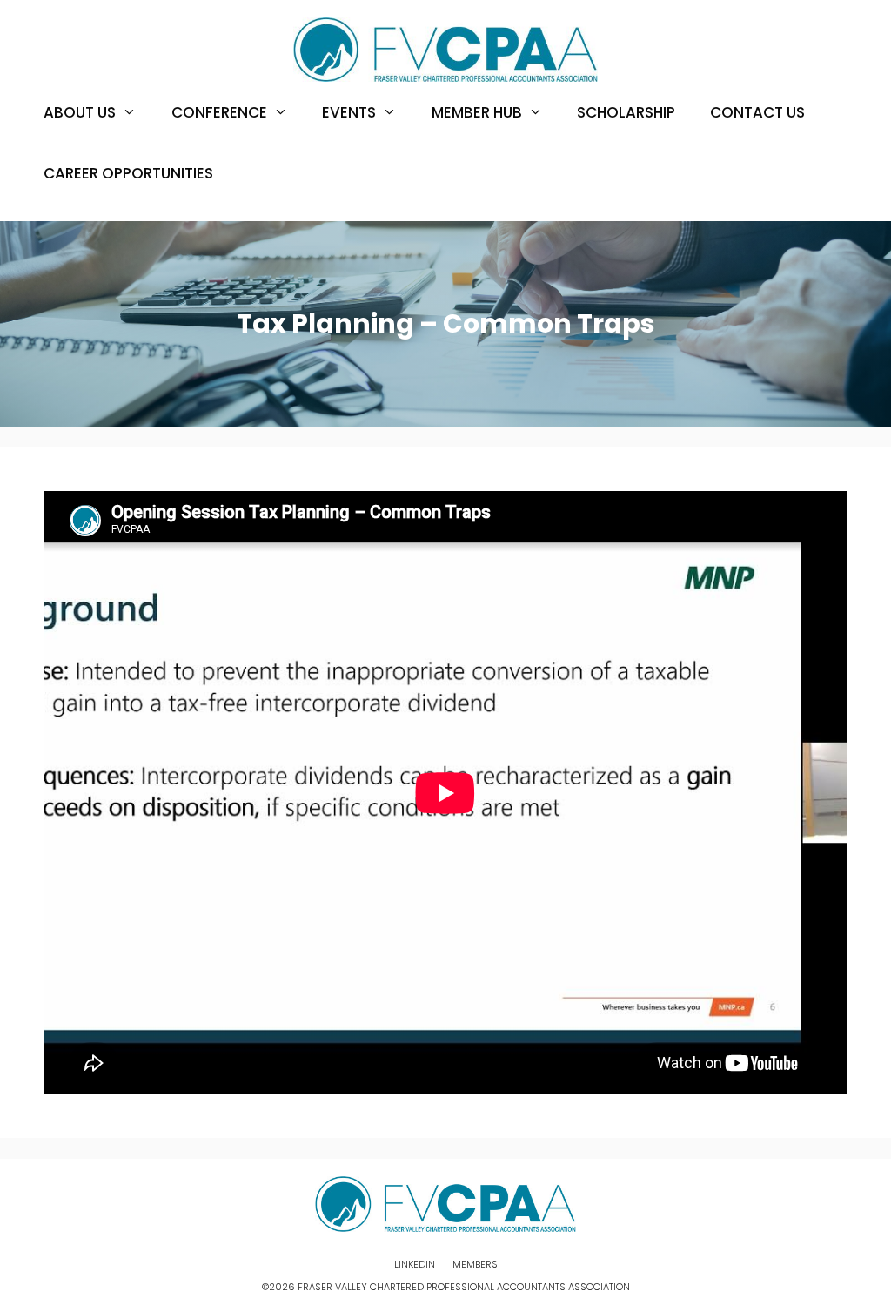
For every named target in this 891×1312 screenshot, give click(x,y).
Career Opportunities (128, 173)
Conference (219, 112)
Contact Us (757, 112)
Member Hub (477, 112)
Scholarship (626, 112)
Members (475, 1264)
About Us (80, 112)
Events (349, 112)
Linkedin (414, 1264)
